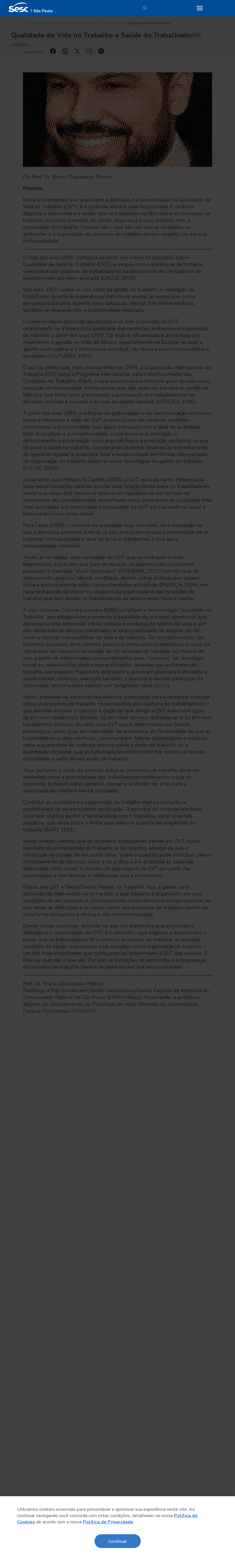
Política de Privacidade (108, 1522)
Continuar (117, 1541)
